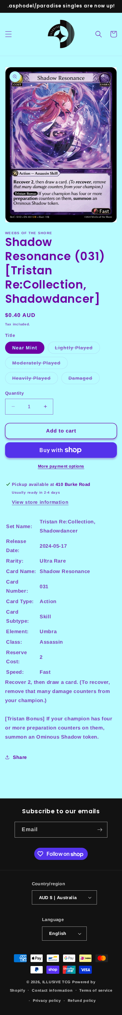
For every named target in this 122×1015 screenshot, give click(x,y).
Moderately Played (40, 364)
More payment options (61, 466)
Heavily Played (35, 379)
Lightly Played (77, 349)
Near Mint (24, 347)
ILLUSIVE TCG (56, 982)
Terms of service (95, 990)
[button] (8, 34)
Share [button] (20, 757)
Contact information (52, 990)
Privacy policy (47, 1000)
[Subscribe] (99, 830)
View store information (40, 502)
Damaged (84, 379)
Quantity (14, 393)
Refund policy (82, 1000)
